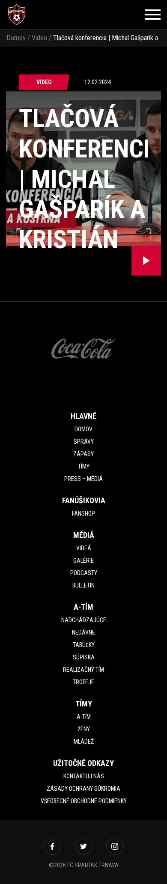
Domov (16, 38)
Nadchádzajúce (83, 620)
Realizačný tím (83, 669)
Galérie (83, 560)
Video (39, 38)
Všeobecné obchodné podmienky (84, 801)
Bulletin (83, 585)
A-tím (84, 716)
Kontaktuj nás (83, 776)
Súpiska (84, 657)
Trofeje (83, 682)
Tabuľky (84, 644)
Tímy (83, 466)
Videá (83, 548)
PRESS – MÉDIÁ (83, 478)
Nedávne (83, 632)
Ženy (84, 729)
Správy (84, 441)
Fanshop (83, 513)
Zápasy (83, 454)
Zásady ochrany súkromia (83, 788)
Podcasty (83, 573)
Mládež (84, 741)
